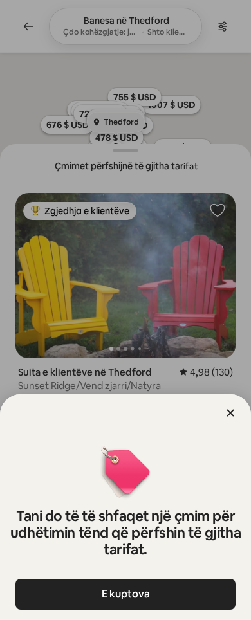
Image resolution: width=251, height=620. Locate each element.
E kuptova (126, 594)
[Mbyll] (230, 413)
